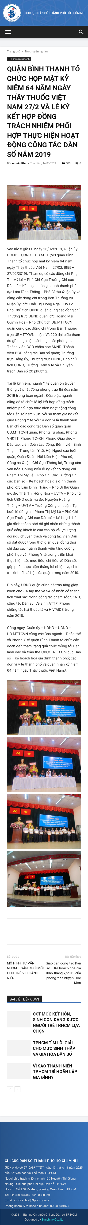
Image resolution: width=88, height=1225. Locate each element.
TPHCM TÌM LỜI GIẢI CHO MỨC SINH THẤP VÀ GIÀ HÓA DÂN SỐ (54, 1048)
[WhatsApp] (44, 173)
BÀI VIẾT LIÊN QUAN (24, 999)
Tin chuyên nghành (37, 51)
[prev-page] (10, 1089)
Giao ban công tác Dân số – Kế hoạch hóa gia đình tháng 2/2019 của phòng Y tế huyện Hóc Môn (63, 973)
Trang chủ (13, 51)
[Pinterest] (33, 173)
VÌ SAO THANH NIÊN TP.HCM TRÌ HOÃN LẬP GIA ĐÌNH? (55, 1071)
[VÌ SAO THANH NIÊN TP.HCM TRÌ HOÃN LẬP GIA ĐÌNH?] (19, 1071)
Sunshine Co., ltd (52, 1219)
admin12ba (19, 163)
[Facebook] (11, 173)
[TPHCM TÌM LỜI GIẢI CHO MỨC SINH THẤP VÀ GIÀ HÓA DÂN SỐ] (19, 1048)
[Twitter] (22, 173)
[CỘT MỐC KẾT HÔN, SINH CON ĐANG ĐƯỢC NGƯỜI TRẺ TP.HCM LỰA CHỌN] (19, 1019)
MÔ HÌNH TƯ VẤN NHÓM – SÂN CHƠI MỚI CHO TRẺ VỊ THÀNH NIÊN (25, 970)
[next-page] (17, 1089)
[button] (7, 32)
